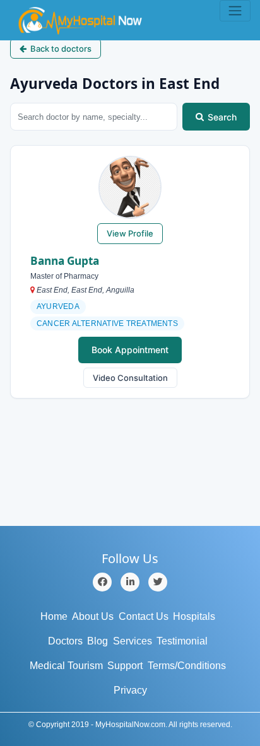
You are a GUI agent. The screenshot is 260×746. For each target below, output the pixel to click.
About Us (93, 616)
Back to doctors (61, 49)
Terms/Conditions (187, 665)
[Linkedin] (130, 582)
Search (222, 117)
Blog (97, 641)
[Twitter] (157, 582)
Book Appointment (130, 349)
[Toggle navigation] (235, 10)
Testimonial (182, 641)
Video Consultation (130, 378)
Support (125, 665)
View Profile (130, 233)
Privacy (130, 690)
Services (132, 641)
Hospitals (194, 616)
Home (54, 616)
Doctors (65, 641)
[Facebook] (102, 582)
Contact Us (143, 616)
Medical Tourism (66, 665)
